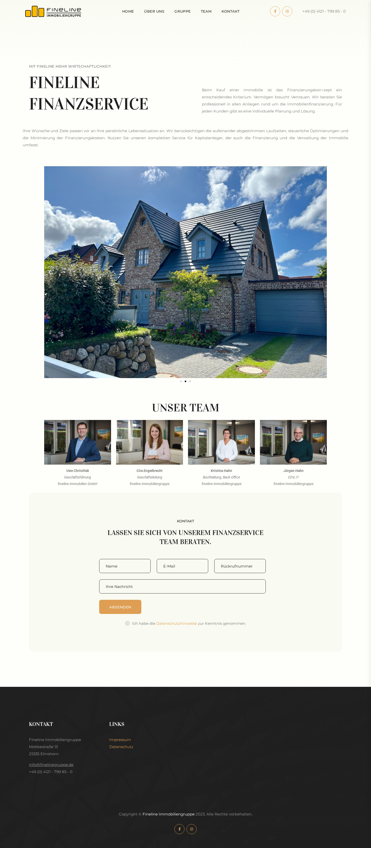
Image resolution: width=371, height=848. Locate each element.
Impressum (120, 739)
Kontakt (231, 11)
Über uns (154, 11)
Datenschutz (121, 746)
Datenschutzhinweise (176, 623)
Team (206, 11)
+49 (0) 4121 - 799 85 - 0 (324, 11)
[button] (50, 272)
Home (128, 11)
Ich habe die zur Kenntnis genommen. (189, 623)
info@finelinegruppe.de (51, 764)
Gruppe (182, 11)
